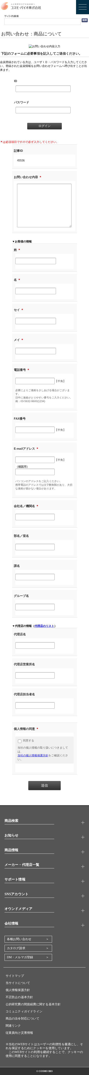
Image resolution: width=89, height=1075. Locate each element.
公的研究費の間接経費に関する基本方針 (33, 1004)
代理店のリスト (44, 626)
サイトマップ (15, 975)
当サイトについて (18, 983)
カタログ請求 (16, 948)
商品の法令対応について (22, 1018)
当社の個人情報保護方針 (32, 755)
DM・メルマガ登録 (20, 957)
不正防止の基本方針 (19, 997)
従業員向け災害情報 (19, 1032)
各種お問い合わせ (19, 939)
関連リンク (13, 1025)
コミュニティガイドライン (24, 1011)
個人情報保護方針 (18, 990)
